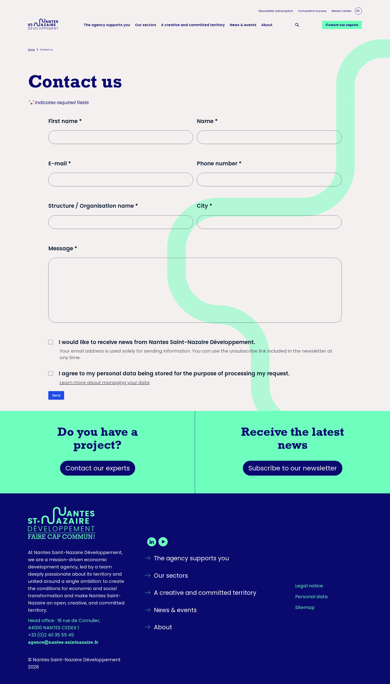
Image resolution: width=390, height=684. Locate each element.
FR (358, 11)
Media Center (342, 11)
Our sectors (145, 25)
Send (56, 395)
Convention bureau (312, 11)
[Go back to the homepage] (78, 523)
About (266, 25)
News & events (243, 25)
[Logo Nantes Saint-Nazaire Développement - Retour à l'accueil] (43, 24)
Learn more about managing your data (105, 382)
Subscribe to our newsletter (292, 468)
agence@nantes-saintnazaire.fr (63, 642)
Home (31, 49)
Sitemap (305, 607)
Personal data (311, 596)
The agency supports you (107, 25)
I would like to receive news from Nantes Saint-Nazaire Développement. (157, 342)
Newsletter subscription (276, 11)
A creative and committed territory (193, 25)
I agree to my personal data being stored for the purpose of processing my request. (174, 373)
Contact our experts (97, 468)
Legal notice (309, 586)
